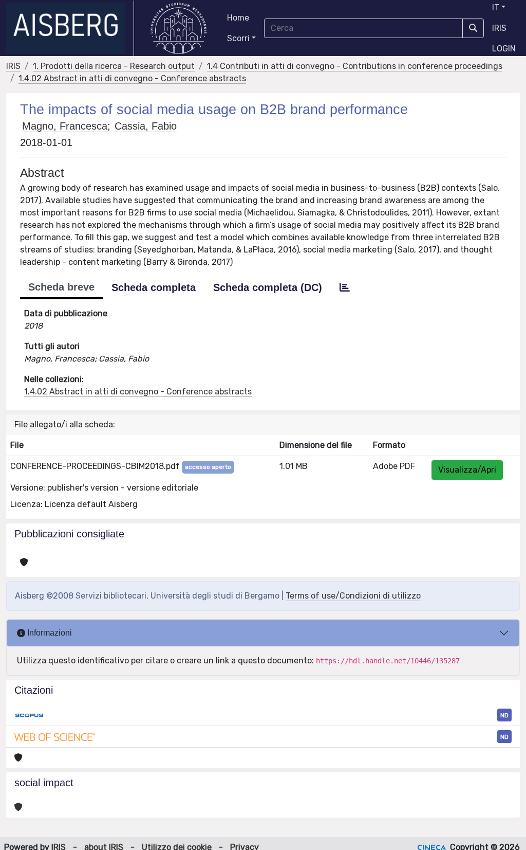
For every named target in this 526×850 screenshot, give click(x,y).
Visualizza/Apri (467, 470)
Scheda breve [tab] (61, 287)
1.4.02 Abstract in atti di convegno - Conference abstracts (132, 78)
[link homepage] (70, 28)
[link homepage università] (178, 28)
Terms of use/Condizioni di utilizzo (353, 596)
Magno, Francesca (64, 126)
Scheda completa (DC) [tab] (267, 287)
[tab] (345, 287)
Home (238, 18)
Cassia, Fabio (146, 126)
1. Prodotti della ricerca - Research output (114, 66)
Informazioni (48, 632)
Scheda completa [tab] (153, 287)
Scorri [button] (238, 38)
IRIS (499, 28)
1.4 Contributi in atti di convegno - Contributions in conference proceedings (354, 66)
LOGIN (504, 48)
